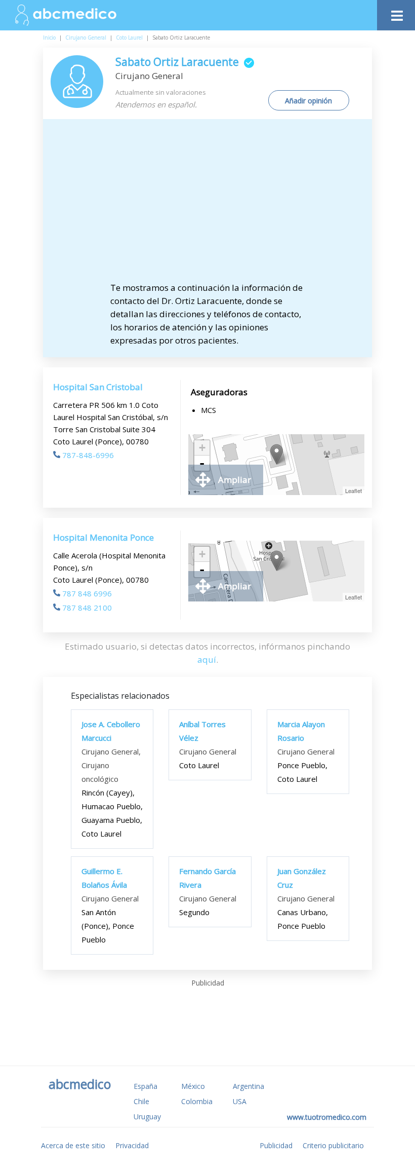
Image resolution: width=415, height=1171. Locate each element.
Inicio (49, 37)
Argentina (248, 1086)
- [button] (201, 463)
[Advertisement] (216, 205)
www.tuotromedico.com (326, 1117)
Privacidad (132, 1145)
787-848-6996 (88, 455)
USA (239, 1101)
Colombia (197, 1101)
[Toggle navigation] (396, 13)
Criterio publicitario (333, 1145)
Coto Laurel (129, 37)
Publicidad (276, 1145)
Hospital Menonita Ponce (103, 537)
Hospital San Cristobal (98, 387)
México (193, 1086)
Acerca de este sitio (73, 1145)
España (145, 1086)
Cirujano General (85, 37)
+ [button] (202, 447)
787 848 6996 (87, 593)
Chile (141, 1101)
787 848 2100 (87, 607)
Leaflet (353, 490)
